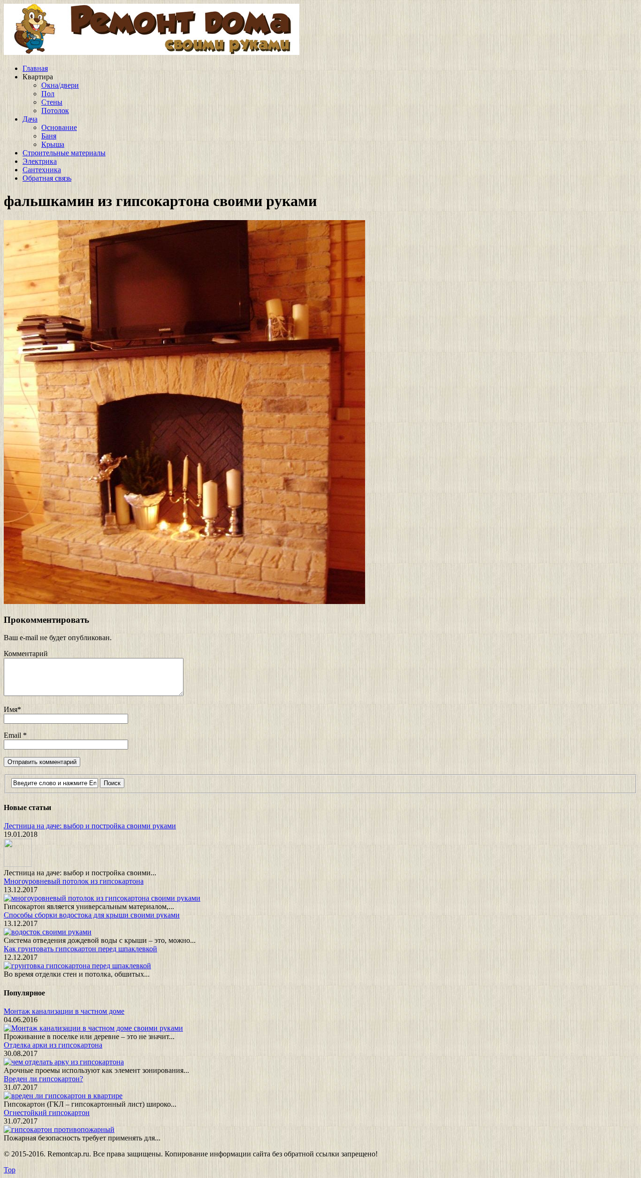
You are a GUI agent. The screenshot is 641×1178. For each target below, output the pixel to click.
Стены (51, 102)
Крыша (52, 144)
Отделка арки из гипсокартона (53, 1045)
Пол (47, 94)
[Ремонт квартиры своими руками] (151, 52)
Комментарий (26, 654)
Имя (10, 709)
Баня (48, 136)
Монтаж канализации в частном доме (64, 1011)
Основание (59, 127)
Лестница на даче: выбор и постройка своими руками (90, 826)
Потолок (55, 111)
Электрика (40, 161)
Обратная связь (47, 178)
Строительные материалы (64, 153)
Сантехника (42, 170)
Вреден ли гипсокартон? (43, 1079)
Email (13, 735)
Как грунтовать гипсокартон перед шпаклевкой (80, 949)
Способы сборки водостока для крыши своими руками (92, 915)
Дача (30, 119)
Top (9, 1170)
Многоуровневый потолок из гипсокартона (74, 881)
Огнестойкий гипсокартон (47, 1113)
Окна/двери (60, 85)
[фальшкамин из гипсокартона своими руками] (184, 601)
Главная (35, 68)
